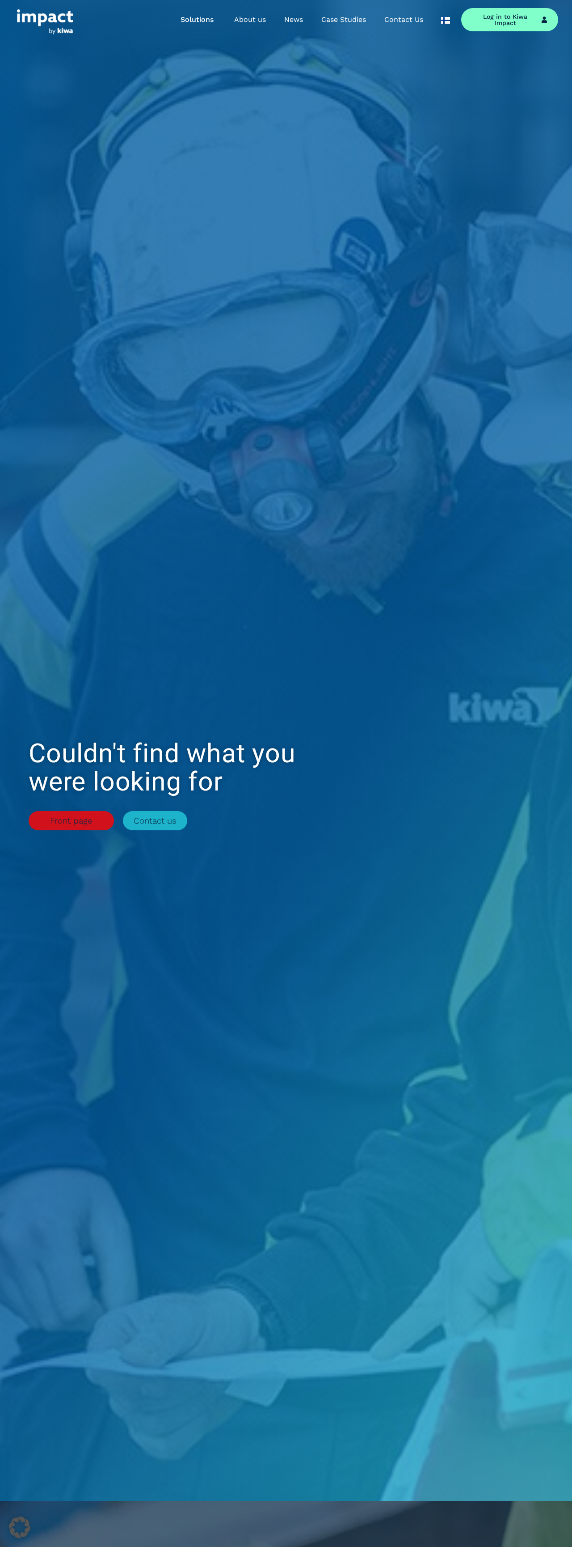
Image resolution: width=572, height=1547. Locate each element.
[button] (19, 1527)
